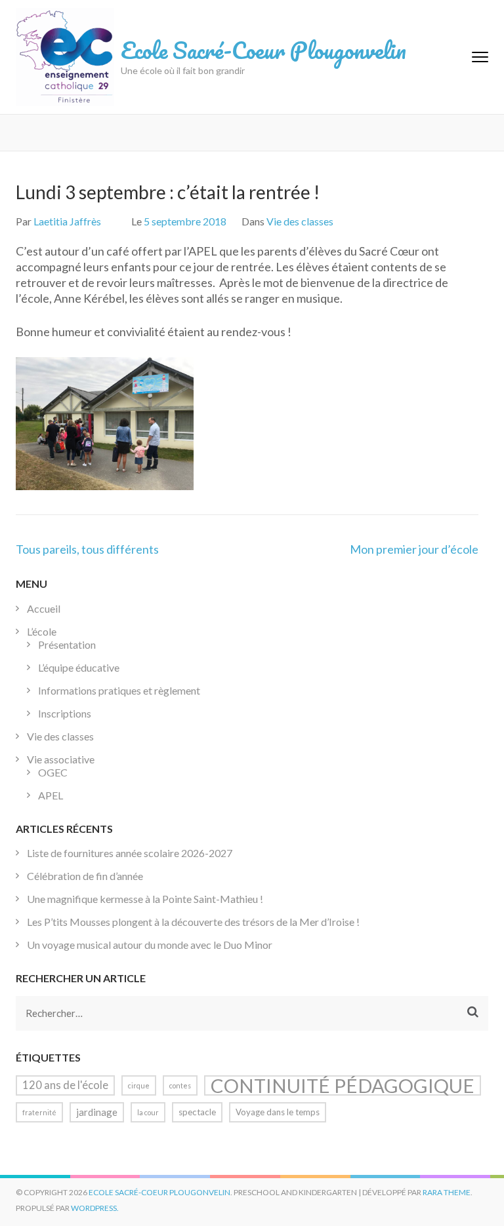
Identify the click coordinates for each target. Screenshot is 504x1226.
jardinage (96, 1112)
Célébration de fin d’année (85, 876)
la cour (148, 1112)
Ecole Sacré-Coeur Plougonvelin (263, 49)
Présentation (67, 644)
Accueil (43, 608)
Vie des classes (299, 221)
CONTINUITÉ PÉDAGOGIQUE (342, 1085)
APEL (50, 795)
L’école (41, 631)
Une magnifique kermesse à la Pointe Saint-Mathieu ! (145, 898)
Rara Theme (447, 1192)
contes (180, 1085)
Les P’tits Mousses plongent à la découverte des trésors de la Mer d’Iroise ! (193, 921)
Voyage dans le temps (278, 1112)
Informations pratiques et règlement (119, 690)
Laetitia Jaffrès (67, 221)
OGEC (53, 772)
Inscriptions (64, 713)
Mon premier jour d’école (414, 549)
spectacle (197, 1112)
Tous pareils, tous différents (87, 549)
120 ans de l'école (65, 1085)
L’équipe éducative (78, 667)
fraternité (39, 1112)
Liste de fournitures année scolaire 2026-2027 (129, 853)
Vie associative (60, 759)
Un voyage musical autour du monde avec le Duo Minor (149, 944)
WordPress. (95, 1208)
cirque (139, 1085)
